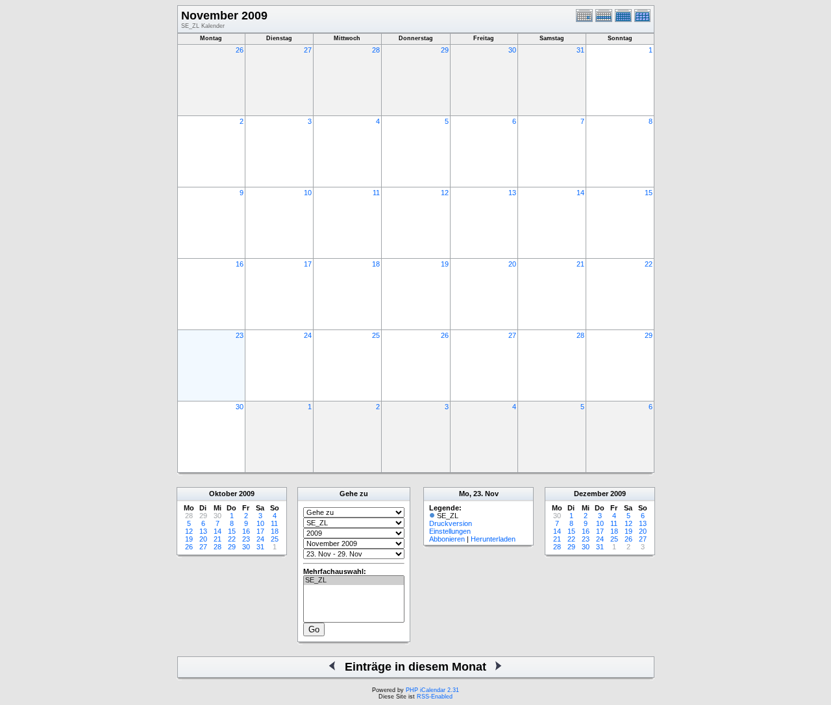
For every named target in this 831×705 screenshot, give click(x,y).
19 (445, 264)
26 (239, 50)
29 (445, 50)
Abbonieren (447, 539)
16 (239, 264)
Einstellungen (450, 531)
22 (648, 264)
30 (512, 50)
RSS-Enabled (435, 696)
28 (376, 50)
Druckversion (450, 523)
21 (580, 264)
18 (376, 264)
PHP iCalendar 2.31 (432, 690)
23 (239, 335)
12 (445, 193)
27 (308, 50)
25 (376, 335)
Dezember (591, 493)
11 (376, 193)
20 (512, 264)
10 (308, 193)
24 (308, 335)
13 (512, 193)
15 (648, 193)
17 (308, 264)
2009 (246, 493)
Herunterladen (493, 539)
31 (580, 50)
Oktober (223, 493)
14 (580, 193)
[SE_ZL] (354, 580)
